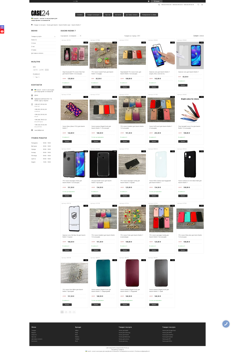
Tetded (77, 339)
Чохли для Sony (123, 341)
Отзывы (33, 50)
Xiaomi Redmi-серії (64, 25)
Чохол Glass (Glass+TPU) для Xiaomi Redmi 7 (74, 127)
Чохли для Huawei (167, 337)
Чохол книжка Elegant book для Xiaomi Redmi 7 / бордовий (130, 290)
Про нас (107, 15)
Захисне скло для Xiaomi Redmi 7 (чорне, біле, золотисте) (159, 73)
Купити (67, 87)
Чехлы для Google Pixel (169, 330)
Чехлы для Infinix (167, 341)
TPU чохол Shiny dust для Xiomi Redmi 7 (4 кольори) (190, 236)
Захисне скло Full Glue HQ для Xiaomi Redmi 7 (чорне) (74, 236)
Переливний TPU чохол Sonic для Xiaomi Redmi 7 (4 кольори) (130, 73)
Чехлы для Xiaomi (124, 334)
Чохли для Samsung (124, 332)
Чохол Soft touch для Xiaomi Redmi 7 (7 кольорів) (160, 127)
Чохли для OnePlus (167, 334)
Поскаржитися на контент (127, 351)
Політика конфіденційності (142, 351)
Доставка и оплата (37, 53)
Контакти (118, 15)
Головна (79, 15)
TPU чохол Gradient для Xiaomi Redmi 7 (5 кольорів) (132, 127)
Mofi (76, 334)
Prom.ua (126, 348)
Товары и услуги (36, 36)
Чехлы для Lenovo (124, 339)
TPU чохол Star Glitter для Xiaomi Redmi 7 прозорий (73, 290)
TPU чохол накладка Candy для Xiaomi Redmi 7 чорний (130, 181)
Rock (76, 341)
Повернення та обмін (149, 15)
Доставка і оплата (131, 15)
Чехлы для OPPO (167, 332)
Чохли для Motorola (124, 337)
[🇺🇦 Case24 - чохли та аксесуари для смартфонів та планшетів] (40, 12)
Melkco (77, 337)
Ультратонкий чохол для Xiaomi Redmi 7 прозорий (101, 181)
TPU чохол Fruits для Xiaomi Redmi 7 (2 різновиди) (131, 236)
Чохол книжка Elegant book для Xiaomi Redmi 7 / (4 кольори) (101, 127)
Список (201, 36)
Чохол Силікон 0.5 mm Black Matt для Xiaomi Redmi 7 (189, 181)
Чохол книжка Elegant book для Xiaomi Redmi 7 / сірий (159, 290)
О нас (33, 46)
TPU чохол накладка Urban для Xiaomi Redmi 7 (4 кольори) (72, 181)
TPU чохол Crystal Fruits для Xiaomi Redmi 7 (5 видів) (102, 73)
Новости (34, 40)
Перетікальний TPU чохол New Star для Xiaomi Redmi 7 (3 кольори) (74, 73)
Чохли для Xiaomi (52, 25)
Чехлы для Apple (123, 330)
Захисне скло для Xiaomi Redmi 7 (188, 72)
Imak (76, 332)
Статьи (33, 43)
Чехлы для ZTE (166, 339)
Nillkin (76, 330)
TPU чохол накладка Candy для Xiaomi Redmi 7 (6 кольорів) (159, 236)
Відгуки (34, 332)
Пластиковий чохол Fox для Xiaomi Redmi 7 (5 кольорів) (189, 127)
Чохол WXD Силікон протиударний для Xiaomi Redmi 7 (160, 181)
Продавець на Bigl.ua (117, 349)
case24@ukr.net (39, 130)
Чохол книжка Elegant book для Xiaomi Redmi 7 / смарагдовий (101, 290)
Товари (34, 330)
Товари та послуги (93, 15)
